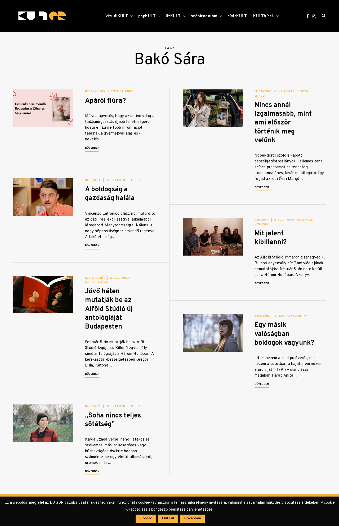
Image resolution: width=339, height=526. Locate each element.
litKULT (173, 16)
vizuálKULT (117, 16)
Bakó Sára (92, 180)
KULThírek (263, 16)
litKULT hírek (119, 278)
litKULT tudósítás (294, 91)
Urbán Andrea (95, 91)
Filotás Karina (265, 91)
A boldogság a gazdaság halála (110, 194)
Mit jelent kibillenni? (271, 238)
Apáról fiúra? (105, 101)
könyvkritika (297, 316)
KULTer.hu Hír (95, 278)
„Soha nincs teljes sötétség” (113, 420)
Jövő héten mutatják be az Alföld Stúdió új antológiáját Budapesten (109, 309)
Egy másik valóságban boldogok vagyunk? (284, 334)
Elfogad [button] (145, 518)
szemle (116, 91)
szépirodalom (204, 16)
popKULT (147, 16)
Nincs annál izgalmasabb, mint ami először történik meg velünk (283, 123)
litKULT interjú (116, 180)
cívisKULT (237, 16)
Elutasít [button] (168, 518)
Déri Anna (262, 220)
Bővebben (92, 148)
